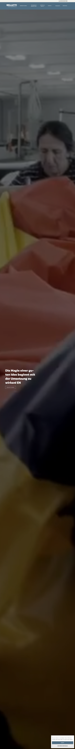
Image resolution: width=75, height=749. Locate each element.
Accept (62, 742)
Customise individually (62, 745)
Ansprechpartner (63, 1)
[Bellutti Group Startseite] (11, 6)
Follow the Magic (10, 387)
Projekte (57, 5)
